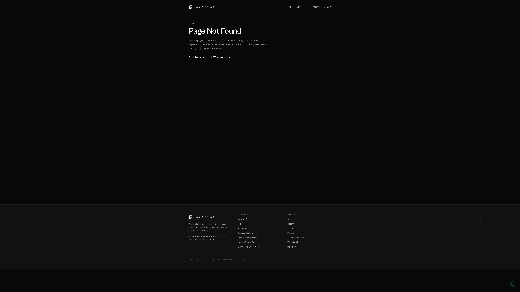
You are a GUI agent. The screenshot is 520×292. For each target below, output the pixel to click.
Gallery (315, 7)
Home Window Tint (246, 242)
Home (288, 7)
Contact (327, 7)
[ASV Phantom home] (201, 7)
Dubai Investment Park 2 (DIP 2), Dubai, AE (207, 236)
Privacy (290, 233)
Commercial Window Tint (249, 247)
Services (301, 7)
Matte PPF (242, 228)
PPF (239, 224)
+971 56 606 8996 (295, 237)
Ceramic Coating (245, 233)
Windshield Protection (248, 237)
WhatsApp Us (293, 242)
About (290, 219)
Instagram (291, 247)
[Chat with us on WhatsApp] (512, 284)
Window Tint (243, 219)
